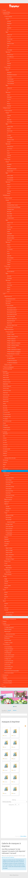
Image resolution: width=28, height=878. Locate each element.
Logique (8, 264)
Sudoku (8, 231)
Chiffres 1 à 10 (10, 222)
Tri (7, 47)
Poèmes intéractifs (9, 327)
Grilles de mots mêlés (11, 316)
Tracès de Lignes (10, 79)
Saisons (4, 601)
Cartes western (8, 488)
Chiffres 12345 (10, 126)
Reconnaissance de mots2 (12, 314)
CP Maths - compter (10, 334)
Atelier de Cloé (6, 377)
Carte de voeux (6, 388)
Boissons (6, 592)
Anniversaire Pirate (9, 490)
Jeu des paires (10, 249)
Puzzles (4, 423)
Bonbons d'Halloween (7, 386)
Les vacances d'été (6, 449)
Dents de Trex (5, 399)
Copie (8, 45)
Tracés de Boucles (10, 83)
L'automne (5, 462)
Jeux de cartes (7, 412)
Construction (9, 285)
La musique (5, 451)
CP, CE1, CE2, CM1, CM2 (7, 369)
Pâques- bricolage (9, 550)
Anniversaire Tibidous (10, 477)
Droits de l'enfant (7, 640)
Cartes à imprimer (9, 528)
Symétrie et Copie (10, 235)
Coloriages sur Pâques (10, 559)
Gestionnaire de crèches (10, 634)
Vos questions (8, 301)
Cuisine (4, 589)
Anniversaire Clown (9, 482)
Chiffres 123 (9, 34)
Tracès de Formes (10, 81)
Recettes (7, 510)
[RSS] (25, 725)
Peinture (6, 583)
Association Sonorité (11, 320)
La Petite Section (6, 14)
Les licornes (5, 444)
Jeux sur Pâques (9, 556)
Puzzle (8, 61)
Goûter (5, 594)
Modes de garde (7, 631)
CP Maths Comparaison (11, 338)
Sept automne (5, 397)
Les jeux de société (8, 668)
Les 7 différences (10, 56)
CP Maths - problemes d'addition (13, 345)
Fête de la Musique (7, 574)
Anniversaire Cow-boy (10, 486)
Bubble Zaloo (5, 384)
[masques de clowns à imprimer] (7, 702)
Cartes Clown (8, 484)
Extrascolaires (7, 638)
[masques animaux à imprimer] (20, 695)
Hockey (4, 403)
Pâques (4, 464)
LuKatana (6, 425)
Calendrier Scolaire (7, 629)
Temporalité (9, 233)
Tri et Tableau (9, 137)
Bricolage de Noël (9, 524)
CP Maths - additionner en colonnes (13, 343)
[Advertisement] (14, 818)
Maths (7, 32)
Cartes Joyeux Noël (9, 526)
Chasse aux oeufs (9, 552)
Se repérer (9, 260)
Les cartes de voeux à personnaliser (12, 670)
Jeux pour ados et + (6, 429)
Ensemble (9, 135)
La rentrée (5, 446)
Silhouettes (9, 97)
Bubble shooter (7, 427)
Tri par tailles (9, 50)
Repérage (9, 155)
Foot (4, 466)
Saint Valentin (7, 541)
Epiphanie (6, 537)
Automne (6, 596)
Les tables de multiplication (12, 362)
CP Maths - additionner (11, 340)
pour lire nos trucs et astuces (8, 857)
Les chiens (5, 442)
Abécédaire (9, 23)
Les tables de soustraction (12, 360)
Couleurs (8, 65)
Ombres (8, 95)
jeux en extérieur (9, 614)
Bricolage (5, 576)
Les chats (5, 440)
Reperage (9, 63)
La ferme (4, 438)
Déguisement (8, 508)
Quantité (9, 128)
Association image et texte (12, 325)
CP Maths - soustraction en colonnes (14, 349)
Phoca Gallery (23, 836)
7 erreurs (9, 99)
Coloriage (9, 21)
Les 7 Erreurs (9, 148)
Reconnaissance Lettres (11, 307)
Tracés (8, 25)
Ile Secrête (9, 276)
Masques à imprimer (8, 499)
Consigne (9, 41)
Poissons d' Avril (7, 561)
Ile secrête (5, 405)
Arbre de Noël (5, 375)
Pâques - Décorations (10, 554)
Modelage (6, 581)
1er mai (5, 563)
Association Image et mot (12, 318)
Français (7, 18)
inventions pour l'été (10, 612)
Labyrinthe (9, 255)
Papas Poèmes (8, 572)
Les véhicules (5, 460)
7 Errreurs (9, 283)
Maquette (6, 587)
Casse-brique (5, 392)
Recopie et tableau (10, 238)
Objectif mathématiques (9, 329)
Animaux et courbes (7, 381)
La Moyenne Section (7, 108)
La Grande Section (6, 195)
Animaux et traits (6, 379)
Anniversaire (5, 433)
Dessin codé (9, 240)
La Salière (6, 418)
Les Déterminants (10, 218)
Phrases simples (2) (10, 271)
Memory (8, 103)
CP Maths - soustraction (11, 347)
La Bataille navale (7, 416)
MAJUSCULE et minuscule (12, 74)
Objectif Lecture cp (8, 296)
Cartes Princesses (9, 497)
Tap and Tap (5, 410)
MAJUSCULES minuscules (11, 168)
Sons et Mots (9, 213)
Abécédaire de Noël (9, 515)
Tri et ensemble (10, 177)
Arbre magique (6, 373)
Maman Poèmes (9, 567)
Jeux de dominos (7, 414)
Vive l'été (6, 610)
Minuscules (9, 211)
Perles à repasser (7, 585)
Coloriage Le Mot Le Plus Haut (10, 458)
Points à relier (9, 39)
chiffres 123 (9, 88)
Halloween (5, 453)
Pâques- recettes (9, 548)
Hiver (5, 605)
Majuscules (9, 119)
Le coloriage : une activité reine (10, 619)
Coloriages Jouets (10, 209)
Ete (5, 598)
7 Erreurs (9, 186)
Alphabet (9, 166)
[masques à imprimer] (7, 695)
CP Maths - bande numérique (12, 336)
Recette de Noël (9, 530)
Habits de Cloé (5, 401)
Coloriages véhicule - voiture (12, 205)
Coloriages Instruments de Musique (13, 207)
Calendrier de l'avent (7, 390)
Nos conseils (8, 303)
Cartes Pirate (8, 493)
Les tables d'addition (11, 358)
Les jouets (5, 455)
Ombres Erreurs (10, 54)
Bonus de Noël (8, 519)
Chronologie (9, 278)
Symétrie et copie (10, 43)
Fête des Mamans (7, 565)
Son (8, 30)
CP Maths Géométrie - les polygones (14, 351)
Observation (8, 52)
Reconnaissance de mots (11, 312)
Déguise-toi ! (6, 501)
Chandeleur (6, 539)
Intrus (8, 59)
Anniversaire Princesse (10, 495)
